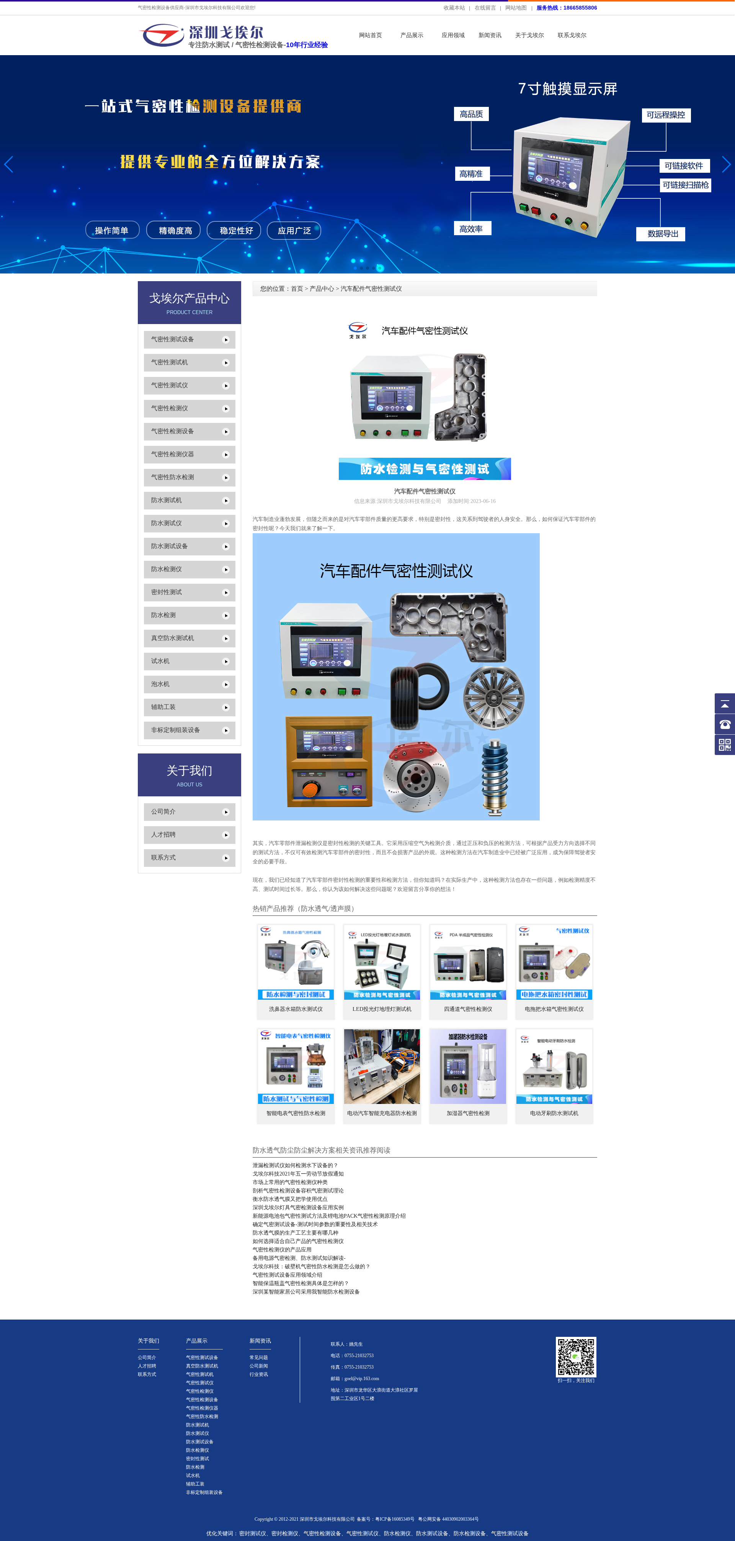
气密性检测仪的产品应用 (282, 1250)
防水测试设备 (169, 546)
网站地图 (516, 8)
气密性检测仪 (169, 408)
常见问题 (259, 1357)
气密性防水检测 (172, 477)
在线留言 (485, 8)
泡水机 (160, 684)
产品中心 (322, 288)
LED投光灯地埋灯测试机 (382, 1009)
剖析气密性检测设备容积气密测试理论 (298, 1191)
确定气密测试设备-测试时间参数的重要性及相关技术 (315, 1224)
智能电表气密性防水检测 (295, 1113)
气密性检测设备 (172, 431)
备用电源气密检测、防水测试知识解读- (299, 1258)
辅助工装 (163, 707)
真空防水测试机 (172, 638)
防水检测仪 (166, 569)
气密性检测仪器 (172, 454)
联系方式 (163, 857)
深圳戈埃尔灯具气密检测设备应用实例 (298, 1207)
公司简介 (163, 811)
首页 (297, 288)
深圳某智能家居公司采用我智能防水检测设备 (306, 1292)
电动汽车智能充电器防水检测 (382, 1113)
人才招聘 (163, 834)
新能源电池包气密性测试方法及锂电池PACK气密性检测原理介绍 (329, 1216)
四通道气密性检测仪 (468, 1009)
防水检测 (163, 615)
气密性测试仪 (169, 385)
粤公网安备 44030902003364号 (448, 1519)
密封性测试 (166, 592)
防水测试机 (166, 500)
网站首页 (370, 35)
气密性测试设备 (172, 339)
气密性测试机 (169, 362)
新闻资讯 (490, 35)
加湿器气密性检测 (468, 1113)
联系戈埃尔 (572, 35)
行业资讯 (259, 1374)
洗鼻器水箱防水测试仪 (296, 1009)
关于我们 (148, 1341)
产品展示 (411, 35)
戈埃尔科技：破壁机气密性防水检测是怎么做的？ (312, 1266)
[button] (726, 164)
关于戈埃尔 (529, 35)
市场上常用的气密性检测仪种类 (290, 1182)
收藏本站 (454, 8)
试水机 (160, 661)
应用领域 (453, 35)
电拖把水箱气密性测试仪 (554, 1009)
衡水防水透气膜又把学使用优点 (290, 1199)
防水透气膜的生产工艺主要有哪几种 (295, 1233)
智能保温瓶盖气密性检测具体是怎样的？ (301, 1283)
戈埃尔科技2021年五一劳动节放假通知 (298, 1174)
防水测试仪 (166, 523)
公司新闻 (259, 1366)
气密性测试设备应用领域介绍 (287, 1275)
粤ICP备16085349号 (395, 1519)
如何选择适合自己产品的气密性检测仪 (298, 1241)
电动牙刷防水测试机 (554, 1113)
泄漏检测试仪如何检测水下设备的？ (295, 1165)
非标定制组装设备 (175, 730)
